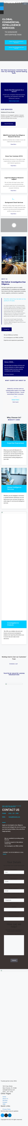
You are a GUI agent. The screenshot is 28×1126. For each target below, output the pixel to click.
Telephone (14, 897)
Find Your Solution (9, 374)
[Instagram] (2, 12)
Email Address (14, 888)
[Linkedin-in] (9, 1115)
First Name (14, 869)
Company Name (14, 916)
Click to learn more (14, 101)
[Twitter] (2, 8)
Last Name (14, 879)
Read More (14, 144)
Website (14, 907)
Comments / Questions (14, 934)
